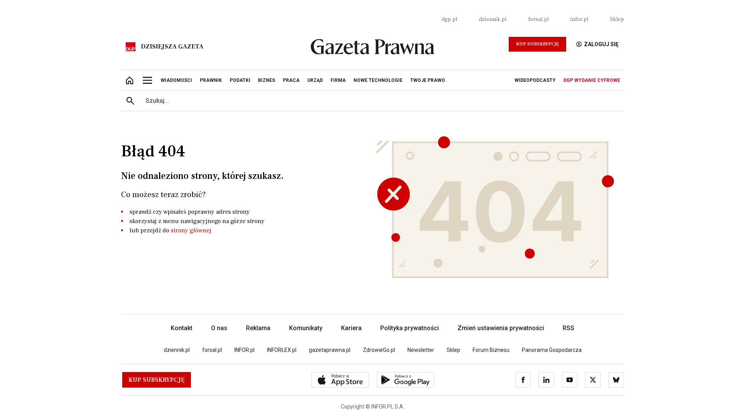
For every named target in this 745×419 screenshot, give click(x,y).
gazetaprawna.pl (329, 350)
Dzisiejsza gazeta (172, 46)
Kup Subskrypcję (537, 44)
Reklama (258, 328)
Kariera (351, 328)
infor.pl (579, 19)
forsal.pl (538, 19)
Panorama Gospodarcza (552, 350)
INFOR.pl (244, 350)
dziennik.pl (492, 19)
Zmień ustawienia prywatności (500, 328)
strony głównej (191, 230)
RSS (568, 328)
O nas (219, 328)
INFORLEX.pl (281, 350)
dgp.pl (449, 19)
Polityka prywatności (409, 328)
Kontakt (181, 328)
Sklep (617, 19)
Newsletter (420, 350)
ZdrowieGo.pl (379, 350)
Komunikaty (305, 328)
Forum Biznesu (491, 350)
